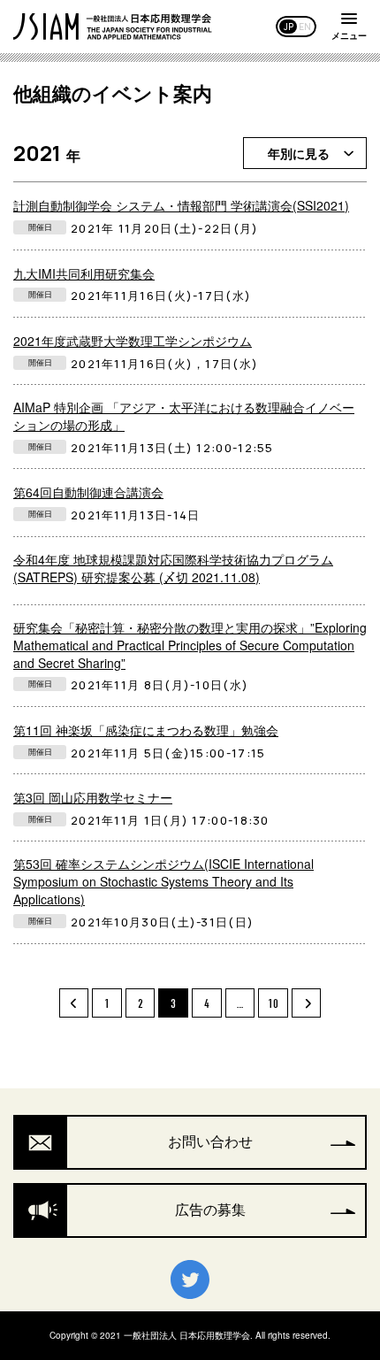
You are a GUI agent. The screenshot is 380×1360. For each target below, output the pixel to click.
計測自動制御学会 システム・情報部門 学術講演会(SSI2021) (181, 205)
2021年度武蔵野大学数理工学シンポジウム (132, 341)
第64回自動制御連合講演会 (88, 492)
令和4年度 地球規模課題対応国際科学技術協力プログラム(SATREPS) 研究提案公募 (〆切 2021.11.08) (173, 568)
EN (305, 26)
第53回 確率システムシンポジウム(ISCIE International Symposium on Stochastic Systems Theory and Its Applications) (163, 881)
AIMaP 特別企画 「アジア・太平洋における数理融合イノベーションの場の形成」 (183, 416)
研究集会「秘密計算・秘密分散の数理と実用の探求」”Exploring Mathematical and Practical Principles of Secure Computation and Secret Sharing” (190, 645)
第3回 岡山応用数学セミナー (92, 797)
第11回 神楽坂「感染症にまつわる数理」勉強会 (145, 730)
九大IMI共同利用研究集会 (84, 273)
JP (288, 26)
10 (273, 1003)
